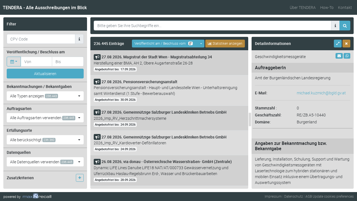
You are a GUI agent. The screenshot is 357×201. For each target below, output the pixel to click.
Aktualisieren (45, 73)
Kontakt (345, 7)
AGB (308, 196)
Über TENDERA (303, 7)
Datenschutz (293, 196)
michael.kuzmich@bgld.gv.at (321, 92)
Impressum (273, 196)
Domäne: (263, 122)
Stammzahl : (266, 108)
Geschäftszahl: (268, 115)
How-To (327, 7)
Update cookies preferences (333, 196)
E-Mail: (261, 92)
